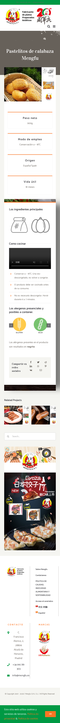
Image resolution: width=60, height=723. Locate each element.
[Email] (40, 370)
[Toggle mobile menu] (54, 26)
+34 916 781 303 (18, 667)
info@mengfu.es (38, 2)
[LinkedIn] (30, 367)
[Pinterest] (45, 367)
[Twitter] (38, 362)
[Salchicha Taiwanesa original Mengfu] (16, 415)
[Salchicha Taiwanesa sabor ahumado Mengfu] (43, 415)
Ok (50, 714)
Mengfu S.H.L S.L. (32, 693)
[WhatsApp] (38, 367)
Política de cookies (28, 719)
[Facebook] (30, 362)
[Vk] (30, 370)
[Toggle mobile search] (48, 26)
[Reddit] (45, 362)
